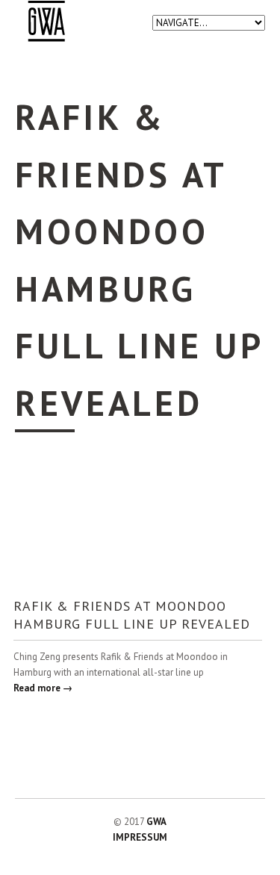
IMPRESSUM (140, 837)
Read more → (42, 688)
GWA (156, 821)
